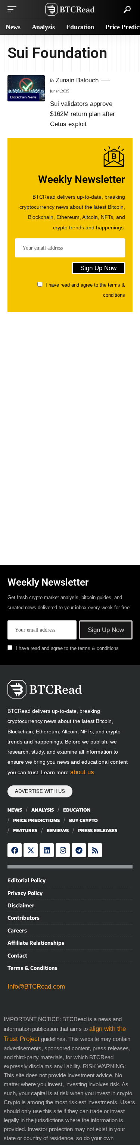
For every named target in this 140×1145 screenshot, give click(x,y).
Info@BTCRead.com (36, 986)
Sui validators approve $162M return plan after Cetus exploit (82, 114)
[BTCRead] (70, 9)
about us (82, 772)
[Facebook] (14, 850)
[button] (13, 9)
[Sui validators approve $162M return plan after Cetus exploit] (26, 88)
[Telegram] (79, 850)
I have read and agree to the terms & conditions (67, 648)
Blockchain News (23, 97)
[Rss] (95, 850)
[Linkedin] (47, 850)
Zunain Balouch (77, 80)
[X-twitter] (31, 850)
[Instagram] (63, 850)
